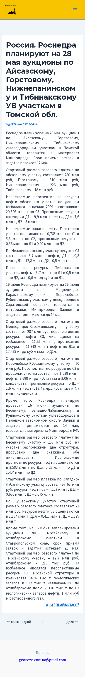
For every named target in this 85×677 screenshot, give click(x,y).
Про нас (42, 652)
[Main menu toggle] (75, 10)
